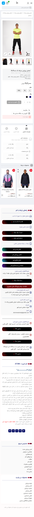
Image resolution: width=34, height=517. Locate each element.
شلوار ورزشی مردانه (18, 13)
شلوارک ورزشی (28, 498)
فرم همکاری (29, 454)
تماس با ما (29, 472)
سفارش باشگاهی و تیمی (26, 501)
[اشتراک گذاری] (9, 54)
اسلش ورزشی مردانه (15, 77)
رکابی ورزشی (28, 491)
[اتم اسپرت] (17, 3)
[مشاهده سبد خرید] (7, 3)
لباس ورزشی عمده (27, 449)
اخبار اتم (30, 462)
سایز (31, 87)
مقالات (30, 459)
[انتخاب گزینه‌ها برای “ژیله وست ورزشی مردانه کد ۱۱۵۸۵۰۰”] (2, 195)
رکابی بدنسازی (28, 496)
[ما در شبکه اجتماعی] (3, 3)
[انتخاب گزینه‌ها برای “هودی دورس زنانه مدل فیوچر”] (19, 195)
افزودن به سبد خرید (12, 102)
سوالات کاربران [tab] (7, 132)
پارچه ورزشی (28, 483)
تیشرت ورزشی (28, 488)
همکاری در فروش (27, 452)
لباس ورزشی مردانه (28, 13)
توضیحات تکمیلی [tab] (26, 132)
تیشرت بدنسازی (28, 493)
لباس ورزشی (28, 486)
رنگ (31, 94)
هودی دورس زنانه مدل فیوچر (25, 190)
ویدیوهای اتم (28, 457)
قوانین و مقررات (28, 464)
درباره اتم (29, 469)
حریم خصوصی (28, 467)
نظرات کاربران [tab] (16, 132)
